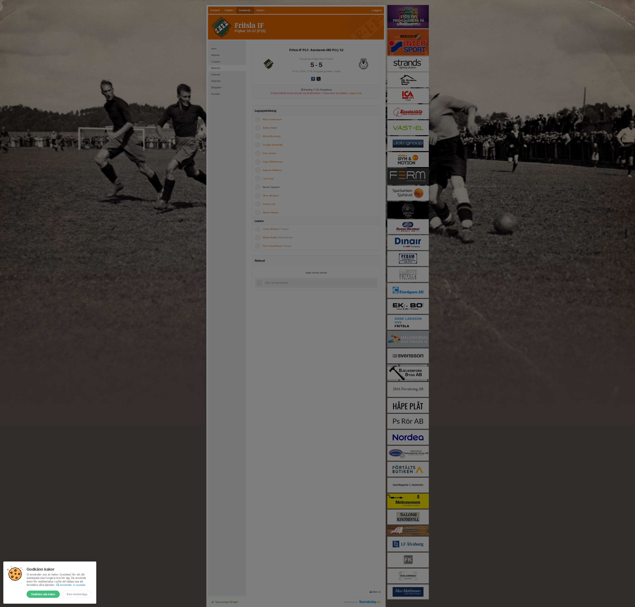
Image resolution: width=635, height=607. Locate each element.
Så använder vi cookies (70, 585)
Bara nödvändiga (77, 594)
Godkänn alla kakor (43, 594)
